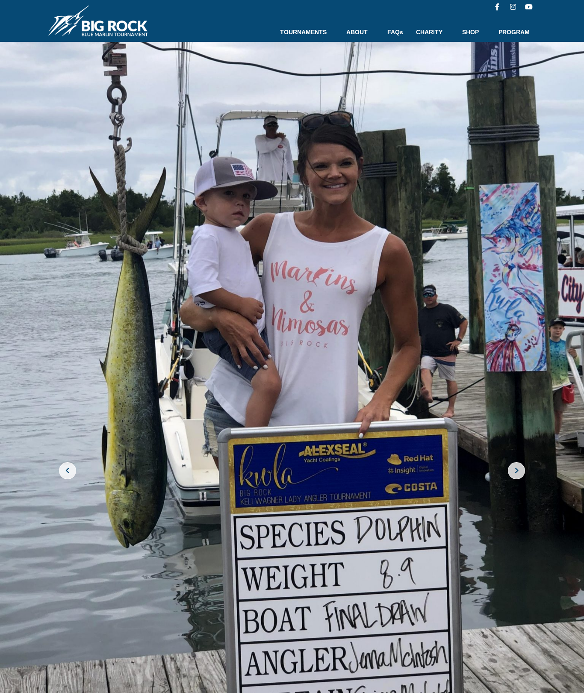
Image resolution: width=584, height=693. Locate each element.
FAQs (395, 32)
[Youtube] (529, 7)
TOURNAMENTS (303, 32)
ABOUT (357, 32)
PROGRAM (514, 32)
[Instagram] (513, 7)
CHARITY (429, 32)
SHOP (470, 32)
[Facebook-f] (497, 7)
